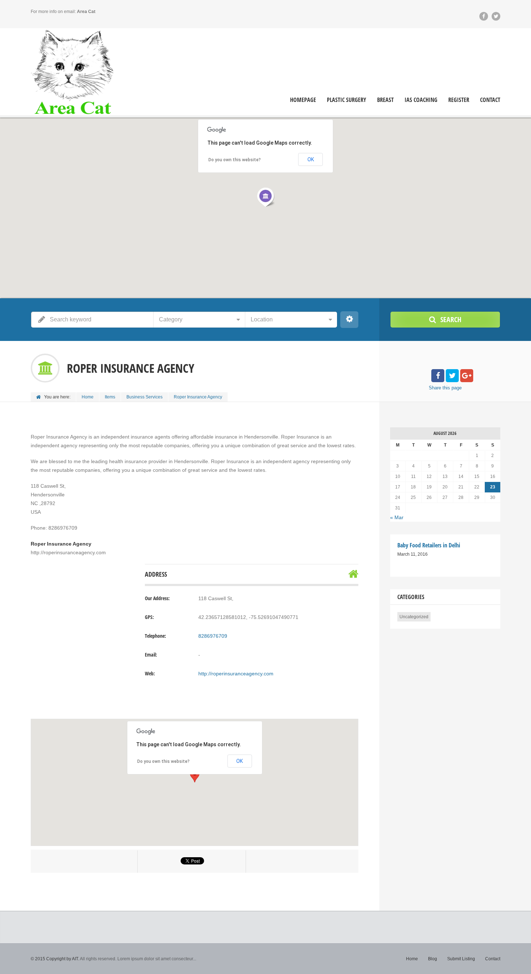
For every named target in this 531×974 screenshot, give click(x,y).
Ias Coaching (421, 100)
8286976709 (212, 636)
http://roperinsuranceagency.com (235, 673)
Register (458, 100)
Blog (432, 958)
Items (110, 397)
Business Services (144, 397)
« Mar (396, 517)
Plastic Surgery (346, 100)
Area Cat (86, 11)
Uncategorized (414, 616)
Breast (385, 100)
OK (239, 761)
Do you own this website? (163, 761)
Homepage (303, 100)
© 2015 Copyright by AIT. (55, 958)
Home (88, 397)
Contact (490, 100)
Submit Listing (461, 958)
